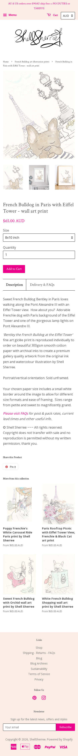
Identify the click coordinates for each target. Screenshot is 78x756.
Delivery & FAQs (42, 284)
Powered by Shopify (60, 739)
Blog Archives (39, 663)
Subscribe (65, 727)
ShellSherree (38, 739)
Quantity (9, 247)
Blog (39, 658)
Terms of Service (39, 674)
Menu (12, 15)
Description (14, 284)
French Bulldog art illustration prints (32, 61)
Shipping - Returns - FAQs (39, 653)
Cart (55, 15)
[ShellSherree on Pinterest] (34, 698)
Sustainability (39, 669)
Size (6, 230)
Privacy (39, 679)
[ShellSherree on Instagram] (43, 698)
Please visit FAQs (15, 413)
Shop (39, 648)
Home (6, 61)
